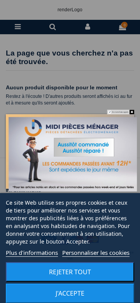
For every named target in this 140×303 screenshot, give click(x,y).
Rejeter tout (70, 272)
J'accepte (70, 293)
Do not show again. (120, 112)
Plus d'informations (32, 252)
